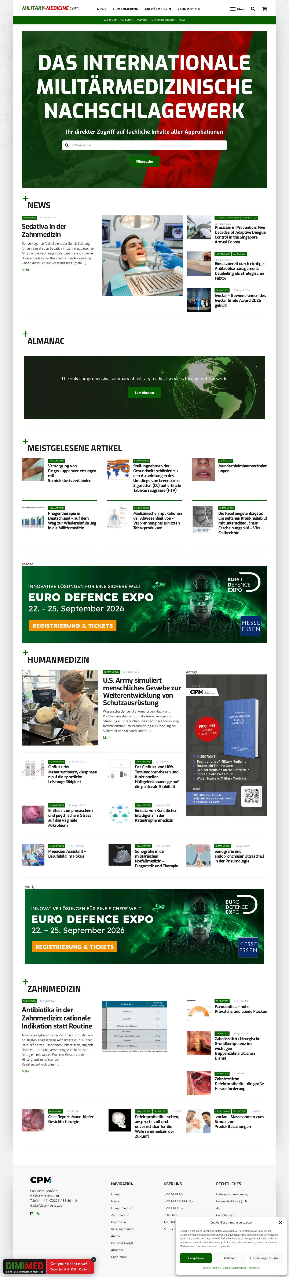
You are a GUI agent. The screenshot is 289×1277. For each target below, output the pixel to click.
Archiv (115, 1236)
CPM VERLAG (173, 1194)
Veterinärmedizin (123, 1229)
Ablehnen (229, 1258)
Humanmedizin (121, 1208)
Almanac (117, 1249)
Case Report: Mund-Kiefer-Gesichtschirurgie (71, 1119)
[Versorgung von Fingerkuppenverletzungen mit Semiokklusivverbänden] (33, 469)
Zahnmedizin (120, 1215)
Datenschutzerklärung (234, 1268)
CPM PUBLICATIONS (178, 1201)
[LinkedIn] (31, 1213)
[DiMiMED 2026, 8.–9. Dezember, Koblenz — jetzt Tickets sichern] (19, 1267)
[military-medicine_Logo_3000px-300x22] (51, 8)
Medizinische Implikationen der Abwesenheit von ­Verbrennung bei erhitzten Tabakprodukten (157, 521)
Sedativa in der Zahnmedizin (44, 230)
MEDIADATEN (173, 1229)
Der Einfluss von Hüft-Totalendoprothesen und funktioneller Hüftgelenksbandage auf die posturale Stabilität (157, 776)
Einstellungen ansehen (265, 1258)
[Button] (264, 9)
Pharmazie (118, 1222)
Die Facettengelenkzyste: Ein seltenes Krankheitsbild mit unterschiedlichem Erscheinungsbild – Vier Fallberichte (242, 523)
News (115, 1201)
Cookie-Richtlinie (212, 1268)
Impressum (254, 1268)
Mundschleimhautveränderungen (242, 468)
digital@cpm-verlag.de (46, 1205)
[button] (280, 1222)
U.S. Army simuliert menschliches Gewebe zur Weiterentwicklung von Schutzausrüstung (142, 691)
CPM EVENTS (173, 1208)
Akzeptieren (196, 1258)
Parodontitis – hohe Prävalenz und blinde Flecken (241, 1009)
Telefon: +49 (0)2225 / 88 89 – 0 (53, 1200)
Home (115, 1194)
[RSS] (38, 1213)
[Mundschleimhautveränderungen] (203, 469)
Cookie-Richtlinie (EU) (231, 1201)
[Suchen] (67, 145)
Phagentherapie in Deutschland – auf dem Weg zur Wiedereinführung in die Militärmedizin (72, 521)
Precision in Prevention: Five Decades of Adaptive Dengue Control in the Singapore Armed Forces (240, 235)
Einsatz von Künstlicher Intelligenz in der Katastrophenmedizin (156, 815)
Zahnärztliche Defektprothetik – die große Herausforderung (239, 1083)
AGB (219, 1208)
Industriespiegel (122, 1242)
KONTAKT (171, 1215)
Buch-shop (119, 1256)
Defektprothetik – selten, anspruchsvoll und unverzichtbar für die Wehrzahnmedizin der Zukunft (157, 1126)
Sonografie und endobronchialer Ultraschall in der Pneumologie (239, 856)
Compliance (224, 1215)
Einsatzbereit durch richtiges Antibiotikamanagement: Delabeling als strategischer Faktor (240, 271)
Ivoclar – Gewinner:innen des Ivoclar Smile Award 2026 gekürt (240, 300)
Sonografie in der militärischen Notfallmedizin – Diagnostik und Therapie (156, 859)
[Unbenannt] (226, 814)
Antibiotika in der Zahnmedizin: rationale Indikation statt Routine (57, 1018)
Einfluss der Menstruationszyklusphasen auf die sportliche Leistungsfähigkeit (72, 774)
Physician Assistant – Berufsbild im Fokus (67, 854)
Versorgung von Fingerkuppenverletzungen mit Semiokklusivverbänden (72, 473)
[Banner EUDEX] (144, 641)
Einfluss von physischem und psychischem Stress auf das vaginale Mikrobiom (70, 818)
